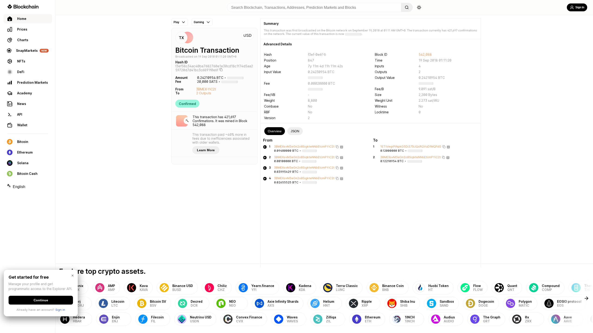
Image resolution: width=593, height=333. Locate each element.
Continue (41, 300)
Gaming (199, 22)
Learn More (206, 150)
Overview (274, 131)
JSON (295, 131)
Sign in (60, 309)
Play (176, 22)
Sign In (579, 7)
